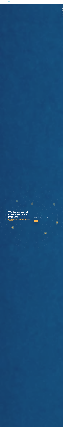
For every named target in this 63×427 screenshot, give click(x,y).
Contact (53, 1)
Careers (50, 1)
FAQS (42, 1)
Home (30, 1)
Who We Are (33, 1)
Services (38, 1)
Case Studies (46, 1)
